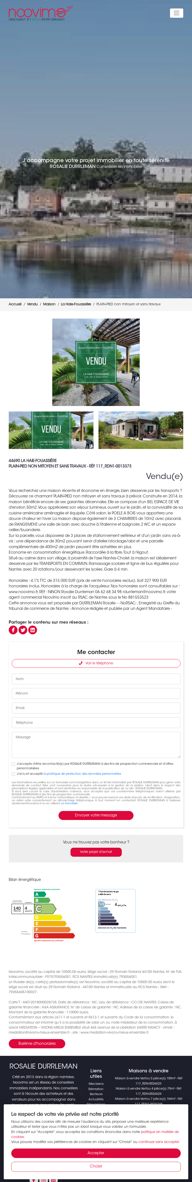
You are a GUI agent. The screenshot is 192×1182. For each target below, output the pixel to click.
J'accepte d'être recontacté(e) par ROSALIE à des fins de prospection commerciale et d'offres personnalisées (95, 766)
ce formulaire (69, 803)
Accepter (96, 1153)
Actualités (96, 1099)
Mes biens (96, 1084)
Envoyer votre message (96, 815)
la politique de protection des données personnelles (82, 774)
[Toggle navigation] (176, 13)
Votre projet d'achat (96, 852)
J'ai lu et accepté (69, 774)
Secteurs (96, 1094)
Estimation (96, 1089)
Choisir (96, 1167)
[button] (177, 362)
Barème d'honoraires (37, 1044)
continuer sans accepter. (159, 1142)
